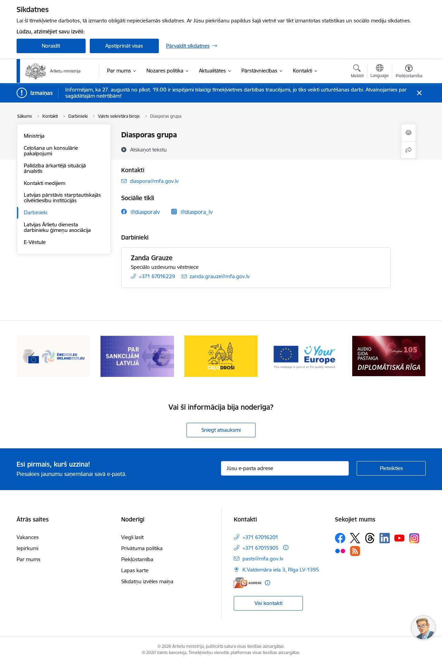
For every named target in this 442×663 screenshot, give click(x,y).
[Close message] (419, 93)
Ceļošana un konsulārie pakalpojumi (51, 151)
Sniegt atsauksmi (221, 430)
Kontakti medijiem (44, 183)
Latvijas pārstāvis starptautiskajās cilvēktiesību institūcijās (62, 198)
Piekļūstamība (137, 559)
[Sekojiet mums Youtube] (399, 538)
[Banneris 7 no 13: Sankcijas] (137, 355)
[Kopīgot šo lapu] (408, 150)
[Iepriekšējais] (32, 356)
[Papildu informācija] (285, 547)
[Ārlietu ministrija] (53, 71)
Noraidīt (51, 45)
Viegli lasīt (132, 537)
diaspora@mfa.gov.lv (154, 181)
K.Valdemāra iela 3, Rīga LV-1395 (280, 569)
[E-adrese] (247, 582)
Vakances (28, 537)
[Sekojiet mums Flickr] (340, 551)
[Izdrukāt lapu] (408, 132)
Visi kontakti (268, 603)
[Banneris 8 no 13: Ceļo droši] (221, 355)
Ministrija (34, 136)
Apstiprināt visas (124, 45)
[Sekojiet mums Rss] (355, 551)
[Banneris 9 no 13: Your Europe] (305, 355)
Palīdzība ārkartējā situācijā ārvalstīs (55, 168)
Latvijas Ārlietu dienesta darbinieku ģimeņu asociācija (57, 227)
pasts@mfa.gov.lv (262, 558)
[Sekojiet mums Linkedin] (384, 538)
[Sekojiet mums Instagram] (414, 538)
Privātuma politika (142, 548)
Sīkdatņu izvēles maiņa (147, 581)
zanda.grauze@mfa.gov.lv (220, 276)
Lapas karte (134, 570)
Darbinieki (35, 212)
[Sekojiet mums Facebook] (340, 538)
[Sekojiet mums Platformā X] (355, 538)
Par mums (28, 559)
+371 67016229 (157, 276)
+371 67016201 (260, 537)
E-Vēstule (35, 242)
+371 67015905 (260, 548)
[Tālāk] (410, 356)
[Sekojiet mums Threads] (370, 538)
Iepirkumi (27, 548)
